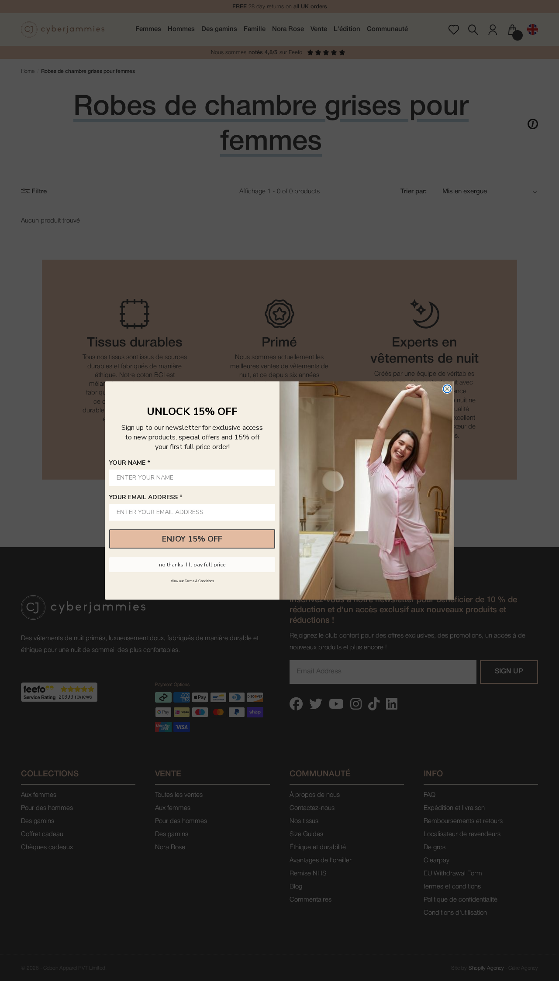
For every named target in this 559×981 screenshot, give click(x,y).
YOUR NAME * (129, 463)
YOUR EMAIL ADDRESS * (146, 497)
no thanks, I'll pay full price (192, 564)
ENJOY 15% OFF (192, 539)
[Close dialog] (447, 389)
